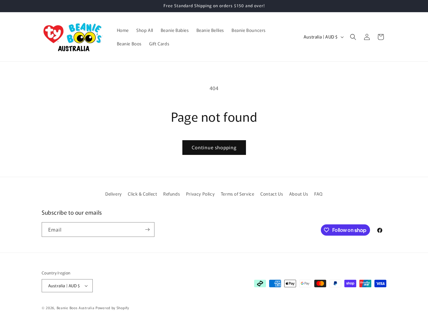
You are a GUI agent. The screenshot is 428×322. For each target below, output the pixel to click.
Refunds (171, 194)
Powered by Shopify (112, 307)
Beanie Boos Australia (76, 307)
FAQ (318, 194)
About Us (298, 194)
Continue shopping (214, 147)
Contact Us (271, 194)
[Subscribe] (147, 229)
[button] (353, 37)
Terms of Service (237, 194)
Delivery (113, 194)
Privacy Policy (200, 194)
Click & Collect (142, 194)
